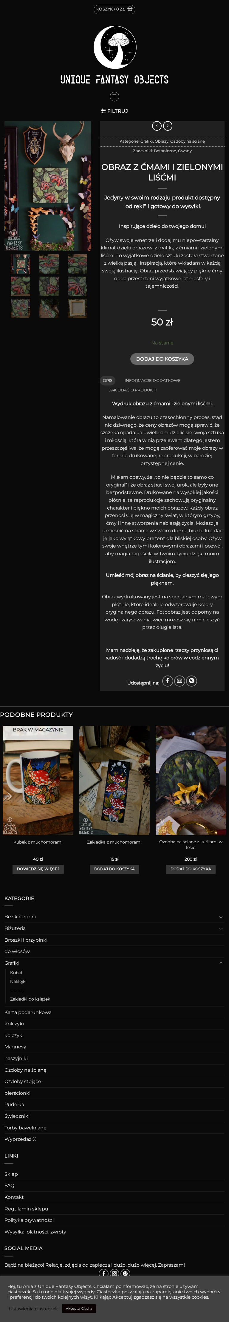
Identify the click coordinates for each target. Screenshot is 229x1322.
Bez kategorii (20, 917)
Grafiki (146, 141)
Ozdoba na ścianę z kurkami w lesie (190, 844)
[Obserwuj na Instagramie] (115, 1274)
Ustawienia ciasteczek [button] (33, 1309)
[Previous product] (167, 125)
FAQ (9, 1185)
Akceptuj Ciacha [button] (79, 1308)
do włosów (17, 951)
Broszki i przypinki (25, 940)
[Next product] (156, 125)
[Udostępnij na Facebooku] (167, 681)
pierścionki (17, 1093)
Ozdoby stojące (22, 1081)
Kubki (16, 972)
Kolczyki (14, 1024)
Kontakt (14, 1197)
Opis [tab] (108, 380)
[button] (114, 9)
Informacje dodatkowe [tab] (153, 380)
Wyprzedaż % (20, 1139)
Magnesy (15, 1047)
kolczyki (14, 1035)
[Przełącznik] (221, 916)
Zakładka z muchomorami (114, 842)
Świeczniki (17, 1116)
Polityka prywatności (29, 1220)
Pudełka (14, 1104)
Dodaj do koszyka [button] (114, 869)
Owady (185, 151)
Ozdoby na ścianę (187, 141)
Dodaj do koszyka (162, 359)
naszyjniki (16, 1058)
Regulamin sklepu (26, 1209)
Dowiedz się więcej (38, 869)
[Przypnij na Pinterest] (191, 681)
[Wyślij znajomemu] (179, 681)
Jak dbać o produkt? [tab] (133, 390)
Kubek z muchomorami (38, 842)
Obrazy (161, 141)
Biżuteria (15, 928)
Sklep (11, 1174)
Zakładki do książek (30, 999)
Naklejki (18, 981)
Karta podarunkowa (28, 1012)
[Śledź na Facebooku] (104, 1274)
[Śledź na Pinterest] (125, 1274)
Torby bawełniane (25, 1128)
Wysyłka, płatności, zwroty (35, 1232)
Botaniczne (165, 151)
